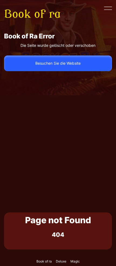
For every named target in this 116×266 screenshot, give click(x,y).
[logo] (36, 8)
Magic (75, 261)
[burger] (108, 8)
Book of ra (44, 261)
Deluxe (61, 261)
